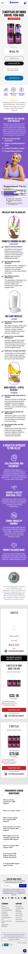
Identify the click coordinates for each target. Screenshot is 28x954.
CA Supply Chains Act (6, 918)
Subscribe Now (14, 710)
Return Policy (19, 916)
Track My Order (20, 908)
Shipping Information (19, 911)
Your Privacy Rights (7, 910)
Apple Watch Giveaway (5, 925)
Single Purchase (14, 58)
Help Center (19, 919)
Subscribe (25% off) (14, 63)
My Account (19, 906)
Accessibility (5, 916)
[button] (24, 950)
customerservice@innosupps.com (14, 594)
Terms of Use (15, 892)
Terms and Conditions (4, 913)
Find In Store (19, 914)
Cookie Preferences (21, 921)
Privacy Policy (6, 892)
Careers (4, 906)
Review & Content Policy (6, 922)
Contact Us (19, 917)
